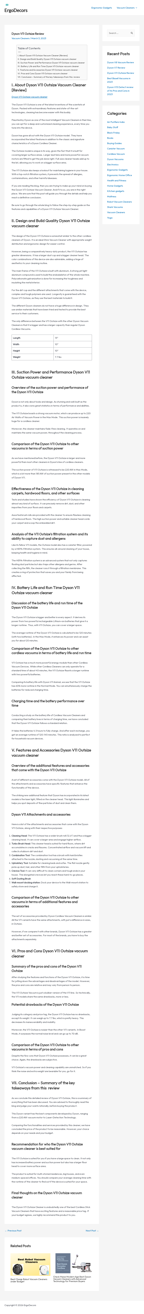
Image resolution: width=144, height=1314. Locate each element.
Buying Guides (114, 143)
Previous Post (13, 1230)
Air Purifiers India (116, 121)
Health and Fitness (116, 180)
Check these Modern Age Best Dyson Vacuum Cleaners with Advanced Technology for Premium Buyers (72, 1279)
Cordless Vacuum (116, 153)
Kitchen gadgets (115, 191)
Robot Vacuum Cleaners (119, 201)
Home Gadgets (115, 185)
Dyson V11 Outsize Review (120, 72)
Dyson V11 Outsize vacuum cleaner (29, 96)
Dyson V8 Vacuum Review (120, 62)
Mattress (111, 196)
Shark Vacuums (115, 207)
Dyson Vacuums (115, 159)
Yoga (109, 217)
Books (110, 137)
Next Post (92, 1230)
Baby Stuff (112, 127)
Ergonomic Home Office (119, 175)
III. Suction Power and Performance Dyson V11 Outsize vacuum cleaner (51, 62)
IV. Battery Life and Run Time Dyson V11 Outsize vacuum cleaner (48, 66)
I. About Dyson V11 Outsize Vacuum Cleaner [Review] (43, 55)
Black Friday (113, 132)
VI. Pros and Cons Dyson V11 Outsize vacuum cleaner (43, 73)
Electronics (112, 164)
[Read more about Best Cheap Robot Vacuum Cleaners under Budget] (30, 1264)
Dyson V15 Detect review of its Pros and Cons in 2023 (120, 91)
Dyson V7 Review (116, 67)
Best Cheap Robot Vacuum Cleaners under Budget (28, 1280)
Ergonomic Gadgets (117, 169)
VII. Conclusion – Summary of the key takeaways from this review (49, 77)
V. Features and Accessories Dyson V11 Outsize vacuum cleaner (48, 70)
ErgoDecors (16, 10)
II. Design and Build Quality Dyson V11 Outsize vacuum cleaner (47, 59)
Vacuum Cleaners (20, 38)
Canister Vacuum (116, 148)
